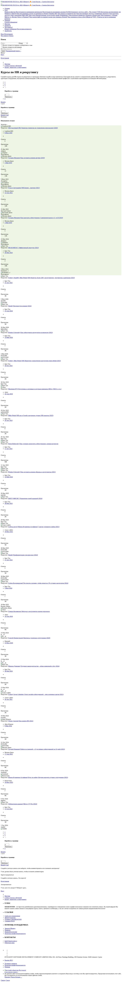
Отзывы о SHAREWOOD (13, 919)
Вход (2, 54)
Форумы (7, 24)
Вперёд (3, 102)
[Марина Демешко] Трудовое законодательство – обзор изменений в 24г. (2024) (33, 666)
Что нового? (9, 27)
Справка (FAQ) (10, 921)
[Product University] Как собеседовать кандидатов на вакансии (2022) (30, 332)
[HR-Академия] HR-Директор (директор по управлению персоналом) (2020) (33, 128)
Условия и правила (11, 963)
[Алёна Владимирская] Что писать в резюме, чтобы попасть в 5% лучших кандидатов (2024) (38, 583)
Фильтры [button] (4, 117)
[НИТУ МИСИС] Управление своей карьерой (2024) (25, 498)
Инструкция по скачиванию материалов (29, 12)
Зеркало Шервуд (10, 928)
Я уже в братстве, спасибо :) (11, 972)
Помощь (7, 20)
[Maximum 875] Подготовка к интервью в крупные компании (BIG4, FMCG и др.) (34, 389)
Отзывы (7, 8)
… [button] (5, 87)
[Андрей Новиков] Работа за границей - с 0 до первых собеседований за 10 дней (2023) (36, 749)
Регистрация (5, 58)
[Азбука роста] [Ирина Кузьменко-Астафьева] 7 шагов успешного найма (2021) (33, 527)
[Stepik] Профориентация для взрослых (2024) (23, 555)
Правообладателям (11, 932)
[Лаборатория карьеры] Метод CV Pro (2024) (22, 804)
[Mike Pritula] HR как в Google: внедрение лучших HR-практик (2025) (30, 415)
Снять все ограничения (12, 916)
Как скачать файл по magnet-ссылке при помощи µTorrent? (48, 17)
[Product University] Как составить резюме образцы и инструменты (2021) (32, 472)
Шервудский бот (10, 917)
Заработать (8, 31)
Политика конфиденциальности (15, 933)
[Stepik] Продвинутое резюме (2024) (19, 306)
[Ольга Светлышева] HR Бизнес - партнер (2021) (24, 188)
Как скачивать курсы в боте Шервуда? (80, 17)
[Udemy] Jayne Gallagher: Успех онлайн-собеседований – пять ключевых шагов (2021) (36, 694)
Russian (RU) (9, 960)
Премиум (8, 25)
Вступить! (22, 970)
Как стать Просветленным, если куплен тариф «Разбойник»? (49, 15)
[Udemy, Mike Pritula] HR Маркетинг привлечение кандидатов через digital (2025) (34, 361)
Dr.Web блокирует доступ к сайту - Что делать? (81, 12)
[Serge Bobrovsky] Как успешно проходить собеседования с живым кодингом (33, 444)
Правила (7, 930)
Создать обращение (11, 22)
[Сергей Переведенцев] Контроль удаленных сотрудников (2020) (29, 638)
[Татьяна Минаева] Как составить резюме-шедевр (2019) (26, 158)
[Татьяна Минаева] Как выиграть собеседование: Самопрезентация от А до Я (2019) (35, 218)
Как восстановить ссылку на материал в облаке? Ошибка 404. (37, 13)
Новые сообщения (10, 29)
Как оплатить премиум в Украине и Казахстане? (85, 15)
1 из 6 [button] (2, 104)
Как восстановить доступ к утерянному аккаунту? (93, 13)
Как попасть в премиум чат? (67, 13)
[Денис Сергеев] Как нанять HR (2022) (20, 721)
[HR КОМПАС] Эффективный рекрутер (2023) (23, 248)
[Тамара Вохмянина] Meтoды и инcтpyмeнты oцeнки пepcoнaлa (29, 611)
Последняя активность (24, 29)
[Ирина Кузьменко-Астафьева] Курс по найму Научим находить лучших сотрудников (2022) (38, 777)
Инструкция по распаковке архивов (54, 12)
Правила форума (10, 12)
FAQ (6, 10)
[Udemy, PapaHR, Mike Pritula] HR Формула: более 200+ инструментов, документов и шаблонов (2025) (41, 278)
